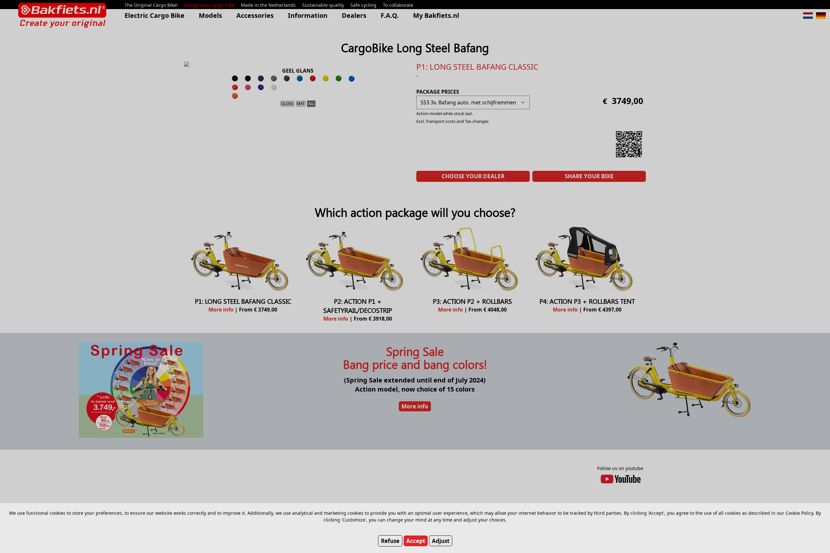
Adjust (440, 541)
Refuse (390, 541)
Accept (415, 541)
